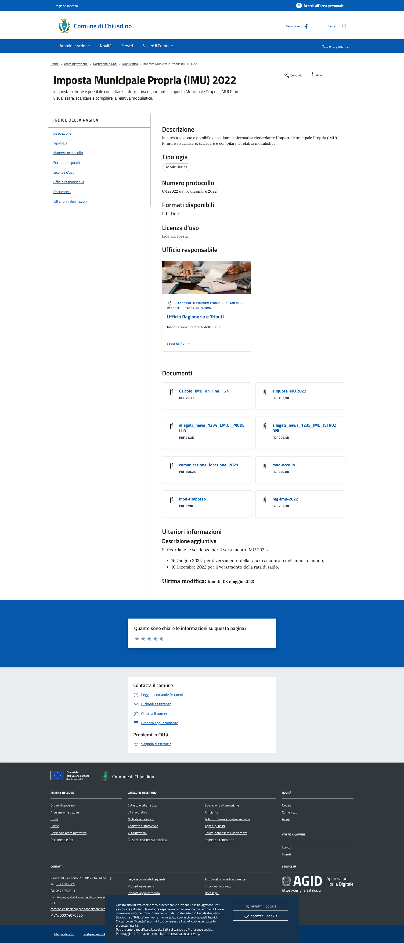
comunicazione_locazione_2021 (208, 465)
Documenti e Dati (105, 63)
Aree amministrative (64, 812)
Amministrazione (76, 63)
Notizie (286, 805)
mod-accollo (283, 465)
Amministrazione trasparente (225, 879)
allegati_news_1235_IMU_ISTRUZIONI (305, 428)
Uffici (54, 819)
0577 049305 (65, 884)
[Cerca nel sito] (344, 26)
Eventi (286, 854)
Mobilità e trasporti (141, 819)
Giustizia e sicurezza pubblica (147, 839)
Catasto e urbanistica (142, 805)
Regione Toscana (66, 5)
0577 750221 (65, 890)
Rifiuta (264, 906)
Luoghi (286, 847)
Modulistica (130, 63)
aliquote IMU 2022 (289, 391)
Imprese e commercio (219, 839)
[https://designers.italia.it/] (318, 881)
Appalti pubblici (215, 825)
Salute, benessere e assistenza (226, 832)
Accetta (264, 916)
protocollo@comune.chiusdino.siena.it (86, 897)
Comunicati (289, 812)
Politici (54, 825)
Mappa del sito (64, 934)
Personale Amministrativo (68, 832)
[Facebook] (304, 26)
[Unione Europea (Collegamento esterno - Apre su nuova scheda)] (71, 776)
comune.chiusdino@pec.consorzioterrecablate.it (83, 908)
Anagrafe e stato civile (143, 825)
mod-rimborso (192, 499)
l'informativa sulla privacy (181, 933)
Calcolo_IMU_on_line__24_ (205, 391)
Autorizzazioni (137, 832)
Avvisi (286, 819)
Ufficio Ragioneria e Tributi (195, 316)
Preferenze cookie (200, 929)
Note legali (212, 893)
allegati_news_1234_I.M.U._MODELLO (212, 428)
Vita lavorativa (137, 812)
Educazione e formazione (222, 805)
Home (54, 63)
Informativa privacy (218, 886)
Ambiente (211, 812)
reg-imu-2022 (285, 499)
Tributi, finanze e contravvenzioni (227, 819)
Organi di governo (62, 805)
